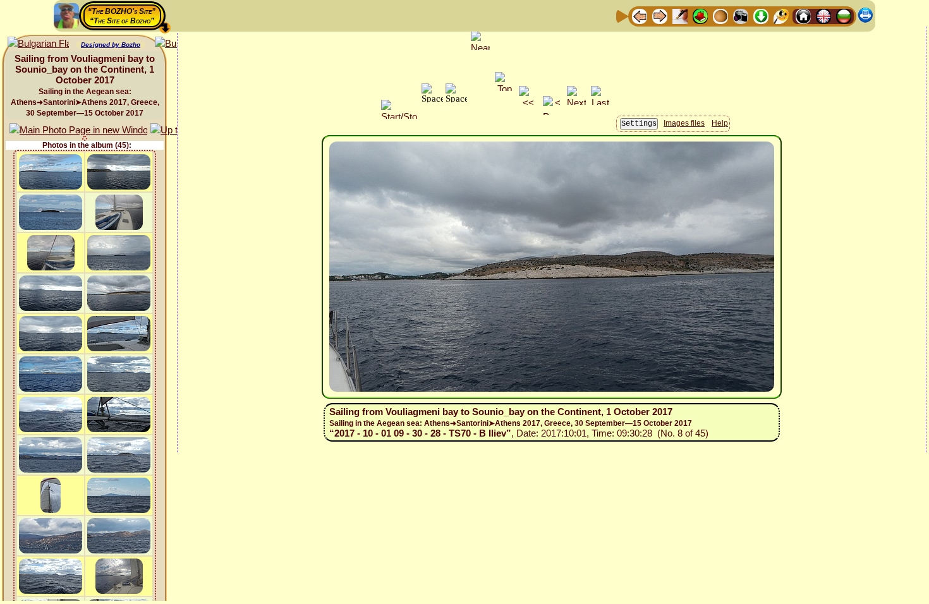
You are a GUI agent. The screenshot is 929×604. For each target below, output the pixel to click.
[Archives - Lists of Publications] (680, 15)
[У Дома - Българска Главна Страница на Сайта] (843, 15)
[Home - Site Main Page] (803, 15)
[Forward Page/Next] (659, 15)
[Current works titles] (720, 15)
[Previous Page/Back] (639, 15)
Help (720, 123)
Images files (684, 123)
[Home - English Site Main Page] (823, 15)
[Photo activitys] (740, 15)
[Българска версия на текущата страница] (38, 44)
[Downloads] (760, 15)
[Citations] (700, 15)
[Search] (781, 15)
